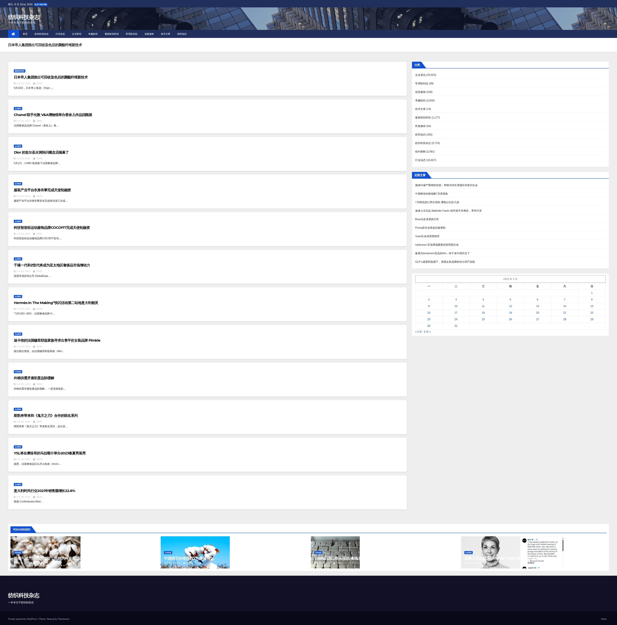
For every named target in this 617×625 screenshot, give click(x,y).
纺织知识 (182, 33)
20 (537, 312)
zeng (39, 83)
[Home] (13, 34)
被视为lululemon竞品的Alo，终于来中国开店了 (442, 253)
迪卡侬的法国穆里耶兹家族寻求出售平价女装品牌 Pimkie (57, 340)
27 (537, 319)
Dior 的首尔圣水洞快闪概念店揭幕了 (41, 152)
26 (510, 319)
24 (456, 319)
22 (591, 312)
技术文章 (165, 33)
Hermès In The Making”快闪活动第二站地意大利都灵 (56, 303)
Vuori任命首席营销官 (427, 236)
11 (483, 306)
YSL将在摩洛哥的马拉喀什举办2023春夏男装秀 (50, 453)
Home (604, 619)
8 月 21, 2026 (23, 563)
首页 (25, 33)
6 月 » (427, 331)
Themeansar (63, 619)
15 (591, 306)
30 (428, 326)
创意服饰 (149, 33)
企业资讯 (76, 33)
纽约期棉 (420, 151)
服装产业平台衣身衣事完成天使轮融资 (42, 190)
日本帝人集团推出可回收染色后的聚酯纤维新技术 (51, 77)
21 (564, 312)
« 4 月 (418, 331)
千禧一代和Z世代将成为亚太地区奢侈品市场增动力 (52, 265)
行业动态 (60, 33)
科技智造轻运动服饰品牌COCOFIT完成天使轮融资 (52, 227)
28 (564, 319)
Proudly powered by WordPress (23, 619)
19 (510, 312)
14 (564, 306)
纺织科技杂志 (23, 17)
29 (591, 319)
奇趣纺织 (93, 33)
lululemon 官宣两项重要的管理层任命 (437, 244)
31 (456, 326)
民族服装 (420, 126)
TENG (39, 563)
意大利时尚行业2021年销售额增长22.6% (44, 491)
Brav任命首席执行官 (427, 219)
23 (428, 319)
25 (483, 319)
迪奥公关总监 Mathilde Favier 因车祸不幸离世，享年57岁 (448, 210)
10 (456, 306)
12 (510, 306)
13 (537, 306)
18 (483, 312)
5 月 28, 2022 (23, 83)
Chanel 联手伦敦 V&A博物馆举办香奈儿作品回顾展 (53, 115)
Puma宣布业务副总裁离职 (430, 227)
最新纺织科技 (112, 33)
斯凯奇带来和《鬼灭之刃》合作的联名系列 (46, 415)
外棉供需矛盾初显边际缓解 (34, 378)
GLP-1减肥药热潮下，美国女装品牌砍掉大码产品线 (445, 261)
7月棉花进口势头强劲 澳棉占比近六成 (437, 202)
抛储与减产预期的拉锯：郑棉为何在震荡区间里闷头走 (446, 185)
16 (428, 312)
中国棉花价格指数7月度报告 (431, 193)
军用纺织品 (132, 33)
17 (456, 312)
